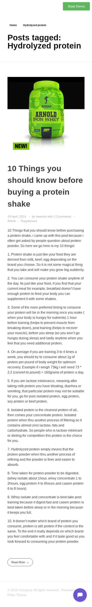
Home (13, 25)
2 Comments (62, 216)
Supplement (29, 221)
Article (11, 221)
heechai (41, 216)
